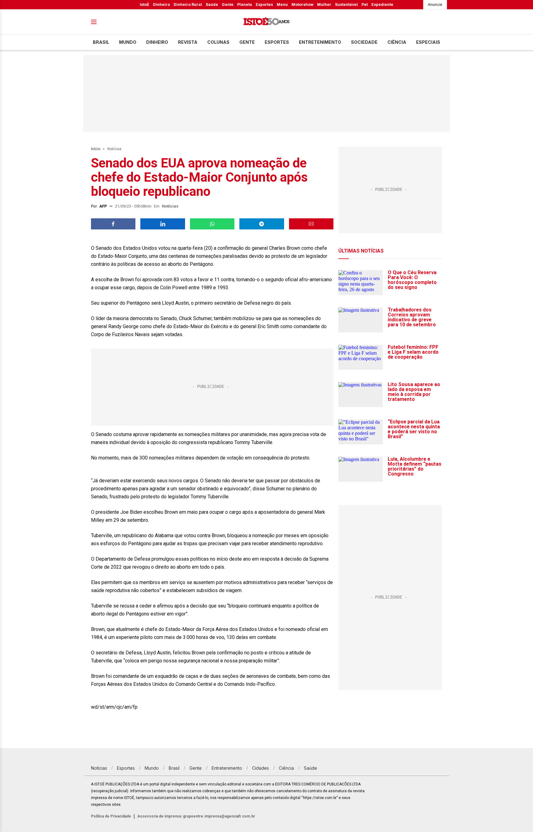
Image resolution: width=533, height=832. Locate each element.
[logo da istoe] (266, 22)
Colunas (218, 42)
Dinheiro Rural (188, 4)
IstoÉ (144, 4)
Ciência (396, 42)
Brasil (101, 42)
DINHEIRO (157, 42)
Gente (227, 4)
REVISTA (187, 42)
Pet (365, 4)
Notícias (114, 149)
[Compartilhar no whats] (212, 223)
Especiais (428, 42)
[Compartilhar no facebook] (113, 223)
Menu (282, 4)
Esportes (264, 4)
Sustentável (346, 4)
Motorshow (302, 4)
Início (95, 149)
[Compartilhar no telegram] (261, 223)
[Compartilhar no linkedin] (162, 223)
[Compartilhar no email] (311, 223)
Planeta (244, 4)
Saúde (212, 4)
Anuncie (435, 4)
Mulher (324, 4)
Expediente (382, 4)
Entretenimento (320, 42)
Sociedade (364, 42)
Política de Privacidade (111, 816)
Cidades (260, 768)
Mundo (127, 42)
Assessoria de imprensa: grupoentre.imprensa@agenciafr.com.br (196, 816)
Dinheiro (161, 4)
